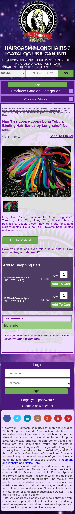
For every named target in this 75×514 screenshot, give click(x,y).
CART (9, 67)
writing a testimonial (26, 338)
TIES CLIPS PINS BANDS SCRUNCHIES (44, 108)
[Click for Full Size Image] (10, 207)
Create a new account (37, 406)
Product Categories (11, 108)
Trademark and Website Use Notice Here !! (37, 461)
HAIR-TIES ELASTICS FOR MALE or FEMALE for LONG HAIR (31, 110)
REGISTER (38, 67)
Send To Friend (61, 136)
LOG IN (22, 67)
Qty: (55, 275)
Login (38, 84)
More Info (11, 325)
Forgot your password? (37, 400)
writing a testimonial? (25, 252)
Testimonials (13, 318)
